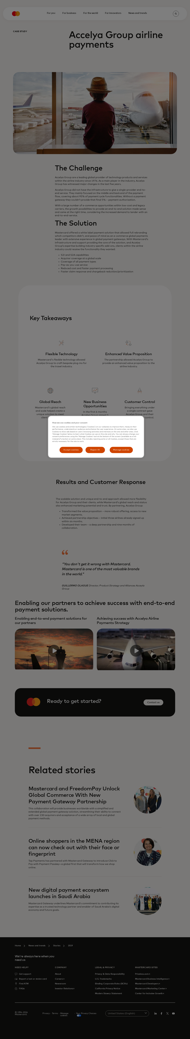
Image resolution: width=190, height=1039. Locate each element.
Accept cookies (71, 450)
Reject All (95, 450)
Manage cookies (121, 450)
